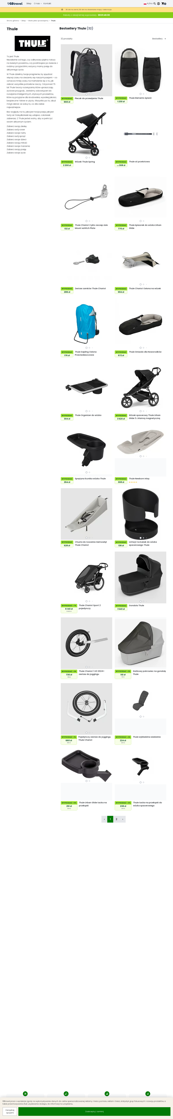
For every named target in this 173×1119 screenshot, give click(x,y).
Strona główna (13, 20)
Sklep (28, 3)
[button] (86, 94)
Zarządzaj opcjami (9, 1111)
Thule (53, 20)
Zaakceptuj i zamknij (94, 1111)
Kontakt (47, 3)
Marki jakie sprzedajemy (38, 20)
